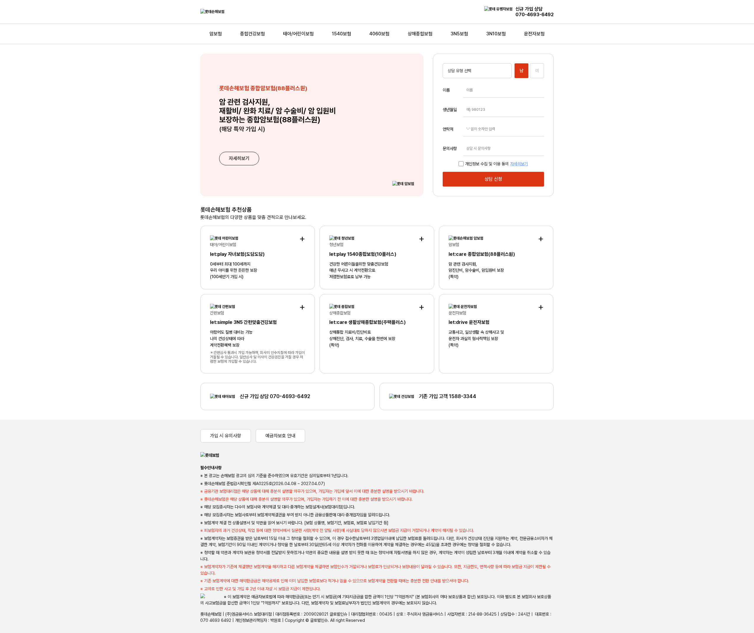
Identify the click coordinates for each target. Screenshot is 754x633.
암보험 (215, 34)
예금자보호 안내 (280, 436)
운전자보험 (534, 34)
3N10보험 (496, 34)
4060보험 (379, 34)
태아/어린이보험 (298, 34)
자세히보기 (239, 158)
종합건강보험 (252, 34)
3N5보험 (459, 34)
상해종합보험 (420, 34)
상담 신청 (493, 179)
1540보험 (341, 34)
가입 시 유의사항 (225, 436)
